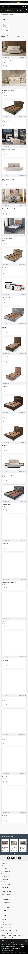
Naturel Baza (5, 738)
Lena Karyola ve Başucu (7, 475)
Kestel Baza (5, 386)
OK (26, 941)
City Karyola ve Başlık (7, 238)
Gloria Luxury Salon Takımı (5, 847)
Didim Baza (5, 268)
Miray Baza (5, 660)
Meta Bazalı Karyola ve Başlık (9, 582)
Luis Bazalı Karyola (6, 504)
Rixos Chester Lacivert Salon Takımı (23, 847)
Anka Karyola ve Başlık (7, 60)
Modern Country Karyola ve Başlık (10, 699)
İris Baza (4, 327)
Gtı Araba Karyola (6, 297)
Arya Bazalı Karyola (6, 120)
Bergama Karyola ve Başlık (8, 149)
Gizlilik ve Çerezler (18, 950)
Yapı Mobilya (6, 57)
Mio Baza (4, 621)
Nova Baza (4, 815)
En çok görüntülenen (7, 836)
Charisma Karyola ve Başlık (8, 208)
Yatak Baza (6, 14)
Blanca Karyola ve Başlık (8, 179)
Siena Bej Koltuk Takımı (14, 847)
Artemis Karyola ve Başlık (8, 90)
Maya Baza (5, 543)
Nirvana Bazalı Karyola (7, 776)
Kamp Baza (5, 356)
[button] (13, 853)
